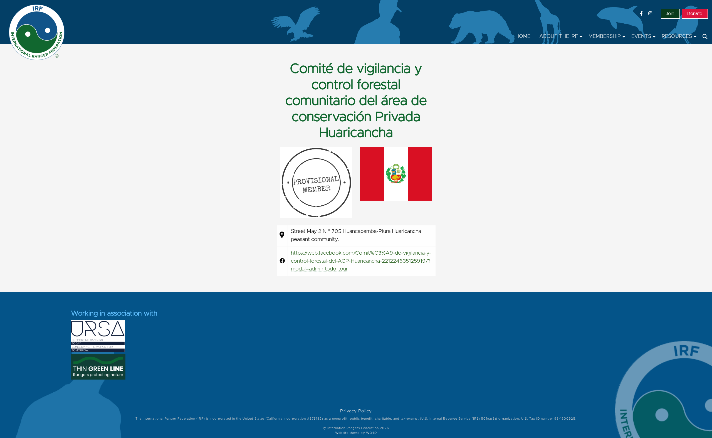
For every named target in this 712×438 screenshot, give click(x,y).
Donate (694, 13)
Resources (677, 36)
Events (641, 36)
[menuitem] (523, 36)
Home (522, 36)
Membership (605, 36)
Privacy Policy (356, 411)
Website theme (347, 432)
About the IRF (558, 36)
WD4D (371, 432)
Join (670, 13)
